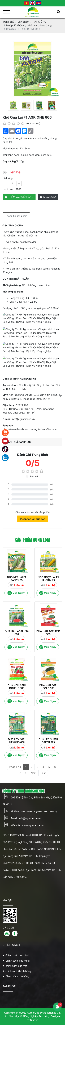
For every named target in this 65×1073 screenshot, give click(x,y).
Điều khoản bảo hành (17, 955)
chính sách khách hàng (18, 971)
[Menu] (6, 12)
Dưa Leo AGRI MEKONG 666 (16, 741)
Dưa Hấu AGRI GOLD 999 (48, 687)
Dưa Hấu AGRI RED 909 (48, 633)
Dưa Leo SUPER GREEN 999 (48, 741)
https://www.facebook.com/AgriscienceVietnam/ (30, 429)
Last (43, 772)
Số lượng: (8, 178)
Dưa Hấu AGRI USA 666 (17, 633)
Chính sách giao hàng (17, 960)
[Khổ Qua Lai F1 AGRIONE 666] (13, 105)
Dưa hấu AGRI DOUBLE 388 (17, 687)
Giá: (5, 172)
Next (33, 772)
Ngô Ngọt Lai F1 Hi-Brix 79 (48, 579)
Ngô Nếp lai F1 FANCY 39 (16, 579)
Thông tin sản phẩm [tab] (16, 215)
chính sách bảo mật (16, 965)
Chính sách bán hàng (17, 976)
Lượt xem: (8, 189)
